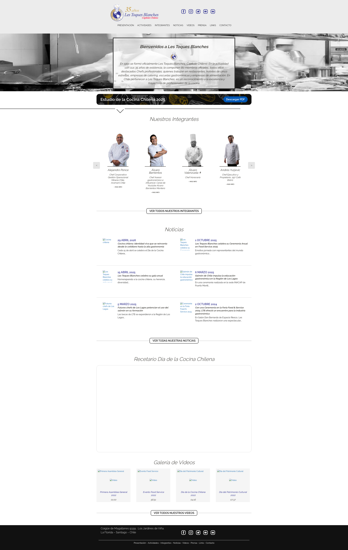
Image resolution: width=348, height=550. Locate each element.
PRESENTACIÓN (125, 25)
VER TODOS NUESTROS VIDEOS (174, 513)
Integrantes (166, 543)
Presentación (140, 543)
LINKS (213, 25)
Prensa (194, 543)
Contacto (210, 543)
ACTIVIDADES (144, 25)
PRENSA (202, 25)
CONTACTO (225, 25)
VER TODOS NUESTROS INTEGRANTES (174, 211)
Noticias (177, 543)
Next (251, 165)
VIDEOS (191, 25)
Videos (185, 543)
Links (201, 543)
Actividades (153, 543)
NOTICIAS (178, 25)
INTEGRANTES (162, 25)
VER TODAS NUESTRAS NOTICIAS (174, 340)
